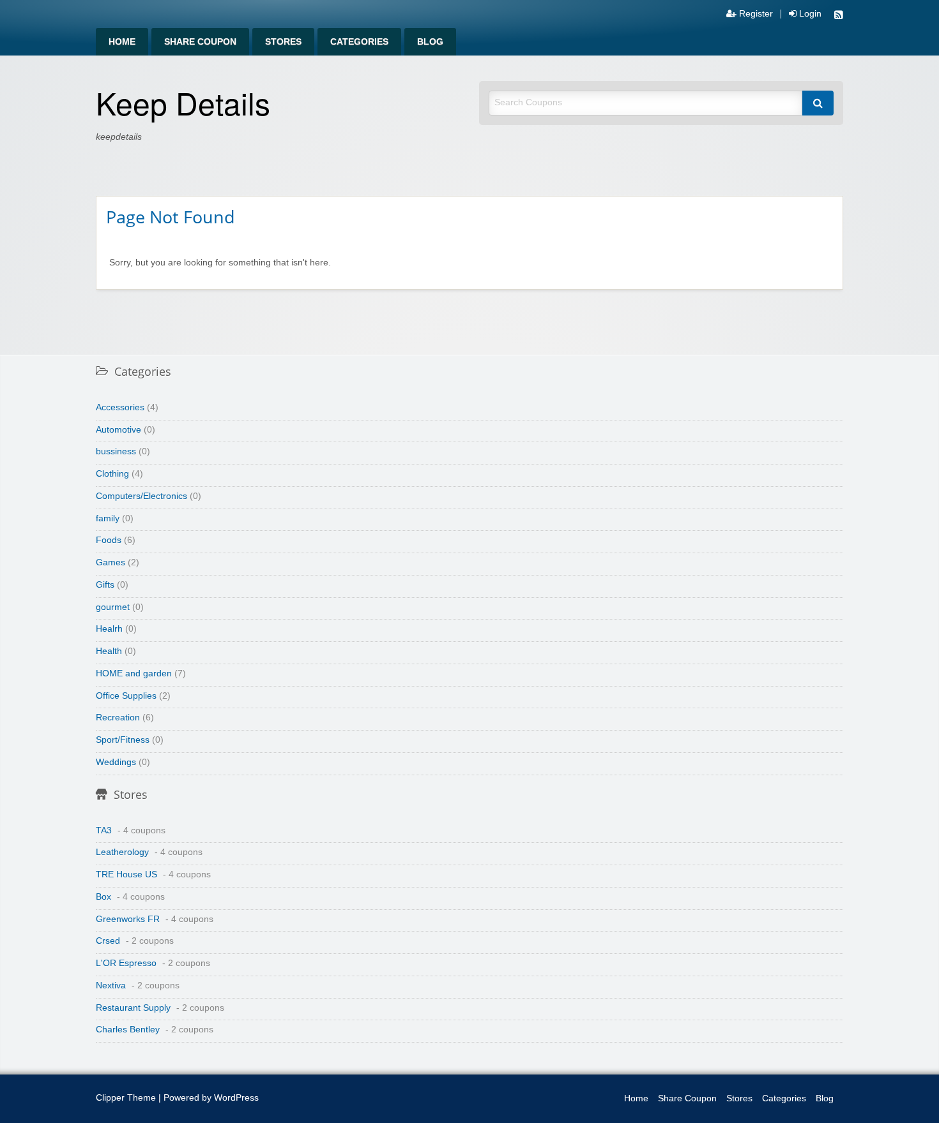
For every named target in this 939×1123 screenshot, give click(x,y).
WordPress (236, 1098)
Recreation (118, 717)
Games (110, 562)
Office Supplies (126, 696)
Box (103, 897)
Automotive (118, 430)
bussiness (116, 451)
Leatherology (122, 852)
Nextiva (111, 985)
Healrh (109, 629)
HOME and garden (134, 673)
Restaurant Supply (133, 1008)
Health (109, 651)
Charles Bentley (128, 1029)
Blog (430, 42)
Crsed (108, 941)
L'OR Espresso (126, 963)
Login (809, 14)
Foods (108, 540)
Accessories (120, 407)
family (107, 518)
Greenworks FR (128, 919)
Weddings (116, 762)
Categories (359, 42)
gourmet (113, 607)
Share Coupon (200, 42)
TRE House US (126, 874)
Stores (283, 42)
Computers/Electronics (141, 496)
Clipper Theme (126, 1098)
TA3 (104, 830)
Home (122, 42)
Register (755, 14)
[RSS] (838, 16)
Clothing (112, 474)
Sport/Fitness (122, 740)
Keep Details (183, 102)
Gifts (105, 585)
